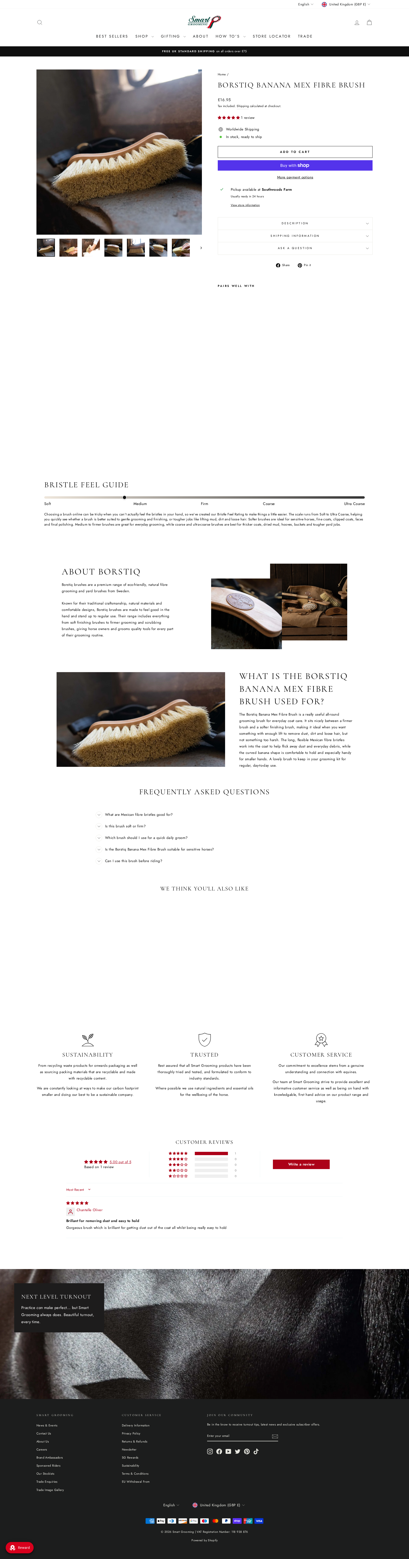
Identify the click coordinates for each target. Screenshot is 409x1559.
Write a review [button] (301, 1164)
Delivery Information (136, 1425)
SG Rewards (130, 1457)
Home (222, 74)
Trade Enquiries (47, 1481)
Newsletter (129, 1449)
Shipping (243, 106)
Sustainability (130, 1465)
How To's (229, 36)
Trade (305, 36)
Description (295, 223)
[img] (77, 1203)
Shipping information (295, 236)
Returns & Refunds (134, 1441)
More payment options (295, 177)
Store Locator (272, 36)
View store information (245, 205)
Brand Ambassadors (49, 1457)
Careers (41, 1449)
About (201, 36)
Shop (142, 36)
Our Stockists (45, 1473)
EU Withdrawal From (136, 1481)
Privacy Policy (131, 1433)
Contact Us (43, 1433)
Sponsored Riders (48, 1465)
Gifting (171, 36)
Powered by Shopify (204, 1540)
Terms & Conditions (135, 1473)
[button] (229, 117)
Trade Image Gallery (50, 1490)
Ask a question (295, 248)
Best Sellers (112, 36)
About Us (42, 1441)
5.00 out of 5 (120, 1162)
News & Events (46, 1425)
